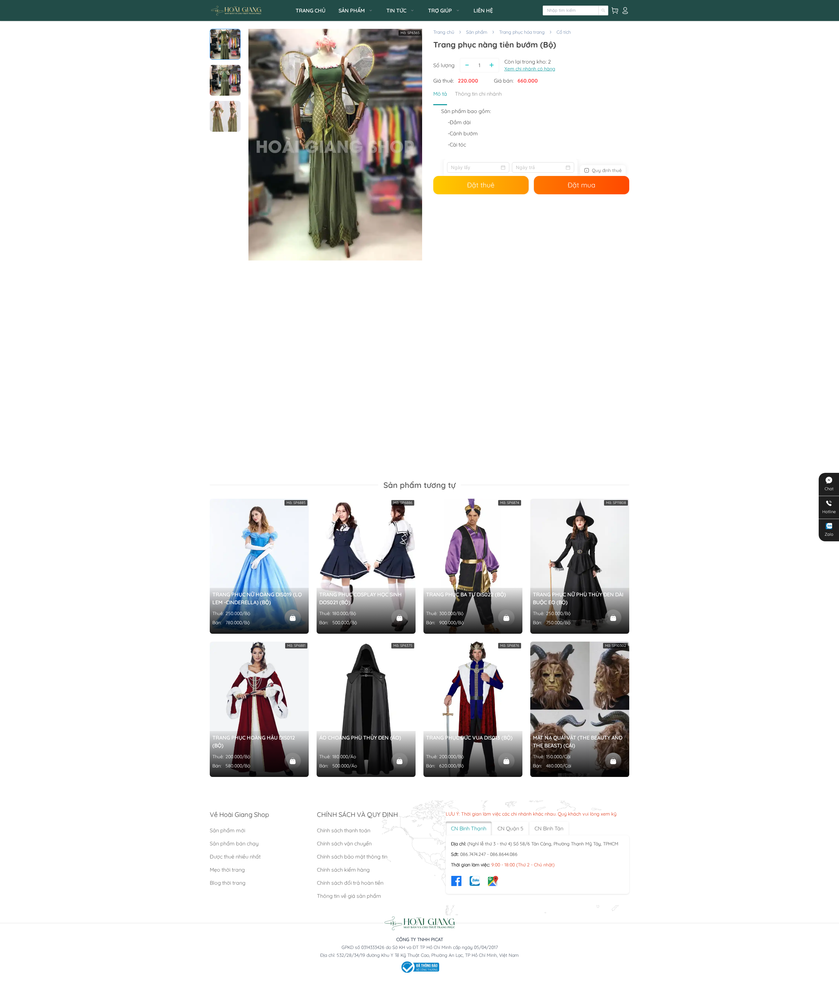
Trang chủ (443, 32)
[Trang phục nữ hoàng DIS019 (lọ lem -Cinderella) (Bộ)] (292, 617)
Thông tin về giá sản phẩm (349, 896)
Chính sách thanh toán (343, 830)
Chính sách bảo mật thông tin (352, 856)
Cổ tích (563, 32)
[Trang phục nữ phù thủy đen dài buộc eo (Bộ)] (613, 617)
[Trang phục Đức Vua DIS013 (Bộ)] (506, 761)
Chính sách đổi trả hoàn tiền (350, 882)
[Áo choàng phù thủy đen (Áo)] (399, 761)
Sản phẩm (476, 32)
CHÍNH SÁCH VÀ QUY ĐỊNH (357, 814)
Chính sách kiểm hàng (343, 869)
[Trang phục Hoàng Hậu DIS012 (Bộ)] (292, 761)
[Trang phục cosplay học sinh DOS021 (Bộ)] (399, 617)
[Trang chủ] (251, 10)
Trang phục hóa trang (522, 32)
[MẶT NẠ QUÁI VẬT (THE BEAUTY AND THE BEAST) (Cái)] (613, 761)
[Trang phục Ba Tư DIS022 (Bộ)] (506, 617)
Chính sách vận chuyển (344, 843)
